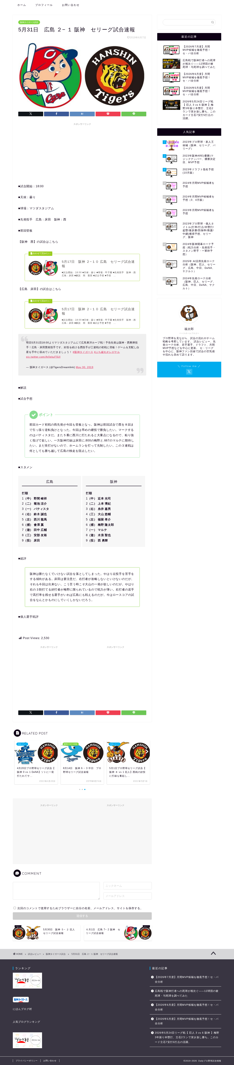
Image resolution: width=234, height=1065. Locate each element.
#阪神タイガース (83, 352)
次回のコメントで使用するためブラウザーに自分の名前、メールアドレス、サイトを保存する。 (80, 908)
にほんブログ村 (22, 1009)
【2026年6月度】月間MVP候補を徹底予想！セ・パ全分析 (186, 1007)
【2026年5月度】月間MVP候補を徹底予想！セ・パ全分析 (186, 1021)
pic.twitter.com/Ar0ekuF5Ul (43, 356)
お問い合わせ (71, 5)
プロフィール (44, 5)
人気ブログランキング (26, 1021)
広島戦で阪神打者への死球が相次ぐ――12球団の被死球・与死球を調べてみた (186, 993)
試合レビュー (34, 954)
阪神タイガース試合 (29, 22)
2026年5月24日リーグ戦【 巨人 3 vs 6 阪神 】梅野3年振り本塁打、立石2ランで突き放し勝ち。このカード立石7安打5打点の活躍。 (187, 1037)
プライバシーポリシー (27, 1061)
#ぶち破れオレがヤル (107, 352)
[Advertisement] (82, 152)
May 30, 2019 (84, 367)
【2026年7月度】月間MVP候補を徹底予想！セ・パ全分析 (186, 979)
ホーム (21, 5)
